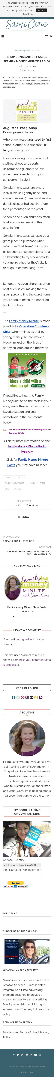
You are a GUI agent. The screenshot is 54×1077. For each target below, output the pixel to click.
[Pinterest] (22, 698)
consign (20, 477)
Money (32, 483)
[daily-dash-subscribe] (27, 951)
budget (8, 477)
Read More (27, 14)
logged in (26, 639)
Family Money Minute (23, 51)
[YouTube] (31, 698)
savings (17, 489)
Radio (37, 51)
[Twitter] (18, 698)
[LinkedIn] (27, 698)
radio (42, 483)
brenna (32, 66)
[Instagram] (36, 698)
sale (7, 489)
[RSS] (40, 698)
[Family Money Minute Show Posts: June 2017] (27, 587)
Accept (41, 10)
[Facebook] (13, 698)
